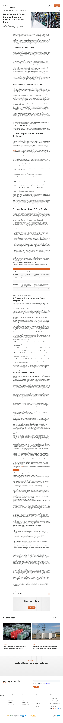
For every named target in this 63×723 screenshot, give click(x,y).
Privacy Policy (38, 720)
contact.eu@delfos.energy (56, 703)
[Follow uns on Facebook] (20, 594)
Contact (50, 5)
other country (41, 51)
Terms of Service (43, 720)
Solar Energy (10, 698)
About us (37, 3)
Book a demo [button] (16, 470)
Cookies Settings (49, 720)
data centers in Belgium (29, 80)
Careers (37, 698)
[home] (5, 6)
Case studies (24, 698)
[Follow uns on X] (22, 594)
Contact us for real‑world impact (31, 670)
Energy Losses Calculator (29, 3)
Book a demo (57, 6)
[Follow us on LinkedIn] (59, 720)
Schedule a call (31, 607)
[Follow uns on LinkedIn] (18, 594)
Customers (38, 703)
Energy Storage (10, 700)
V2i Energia (37, 706)
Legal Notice (54, 720)
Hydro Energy (10, 702)
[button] (13, 4)
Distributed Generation (11, 704)
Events (23, 700)
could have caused (16, 150)
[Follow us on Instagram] (57, 720)
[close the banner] (59, 1)
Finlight (37, 704)
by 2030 (37, 36)
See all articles (56, 617)
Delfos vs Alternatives (25, 702)
